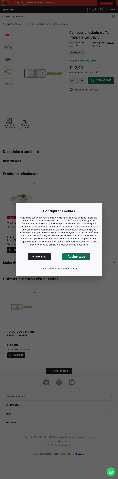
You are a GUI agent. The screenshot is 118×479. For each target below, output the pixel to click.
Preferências (39, 256)
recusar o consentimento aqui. (62, 268)
